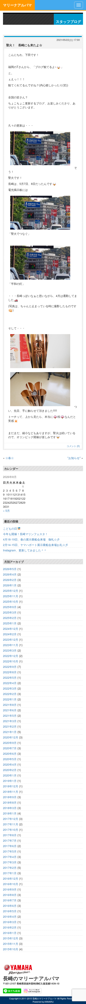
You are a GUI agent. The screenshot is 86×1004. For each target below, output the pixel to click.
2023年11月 (10, 645)
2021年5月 (10, 716)
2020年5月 (10, 759)
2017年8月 (10, 835)
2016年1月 (10, 933)
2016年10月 (10, 884)
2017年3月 (10, 862)
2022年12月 (10, 656)
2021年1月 (10, 732)
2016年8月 (10, 895)
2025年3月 (10, 612)
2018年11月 (10, 792)
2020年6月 (10, 754)
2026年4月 (10, 574)
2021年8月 (10, 705)
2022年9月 (10, 667)
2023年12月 (10, 639)
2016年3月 (10, 922)
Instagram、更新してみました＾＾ (25, 550)
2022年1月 (10, 699)
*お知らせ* (74, 458)
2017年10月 (10, 830)
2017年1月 (10, 873)
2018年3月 (10, 808)
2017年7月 (10, 840)
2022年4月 (10, 683)
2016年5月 (10, 911)
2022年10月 (10, 661)
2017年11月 (10, 824)
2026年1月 (10, 585)
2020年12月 (10, 737)
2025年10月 (10, 601)
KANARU (49, 1001)
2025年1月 (10, 623)
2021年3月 (10, 721)
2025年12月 (10, 591)
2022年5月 (10, 678)
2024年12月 (10, 629)
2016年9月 (10, 889)
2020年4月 (10, 764)
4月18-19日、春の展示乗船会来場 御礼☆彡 (31, 539)
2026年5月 (10, 569)
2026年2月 (10, 580)
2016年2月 (10, 927)
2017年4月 (10, 857)
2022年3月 (10, 688)
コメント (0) (73, 446)
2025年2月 (10, 618)
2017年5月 (10, 851)
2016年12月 (10, 878)
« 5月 (6, 511)
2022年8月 (10, 672)
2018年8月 (10, 802)
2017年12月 (10, 819)
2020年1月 (10, 775)
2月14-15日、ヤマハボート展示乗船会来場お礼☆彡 (35, 545)
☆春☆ (9, 458)
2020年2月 (10, 770)
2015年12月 (10, 938)
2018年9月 (10, 797)
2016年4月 (10, 916)
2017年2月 (10, 868)
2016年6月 (10, 906)
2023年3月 (10, 650)
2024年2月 (10, 634)
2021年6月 (10, 710)
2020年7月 (10, 748)
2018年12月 (10, 786)
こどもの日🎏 (11, 528)
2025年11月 (10, 596)
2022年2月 (10, 694)
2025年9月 (10, 607)
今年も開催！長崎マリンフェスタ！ (25, 534)
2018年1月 (10, 813)
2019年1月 (10, 781)
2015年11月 (10, 944)
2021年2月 (10, 726)
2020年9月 (10, 743)
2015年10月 (10, 949)
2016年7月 (10, 900)
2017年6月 (10, 846)
